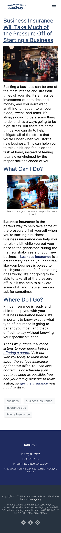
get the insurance (34, 383)
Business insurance (35, 257)
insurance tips (16, 407)
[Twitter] (23, 522)
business (12, 401)
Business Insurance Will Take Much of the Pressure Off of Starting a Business (28, 30)
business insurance (39, 401)
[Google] (37, 522)
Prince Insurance (18, 414)
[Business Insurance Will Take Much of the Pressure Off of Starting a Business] (30, 64)
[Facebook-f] (30, 522)
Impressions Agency (30, 499)
